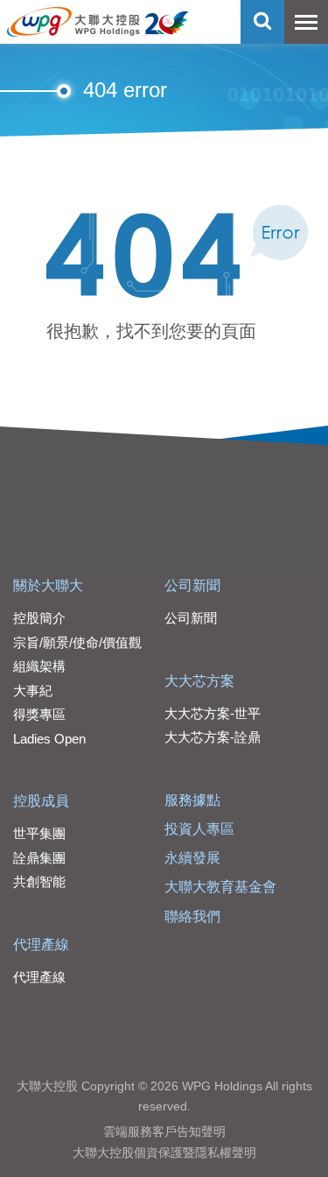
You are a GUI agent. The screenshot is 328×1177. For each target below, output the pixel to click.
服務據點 (192, 800)
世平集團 (39, 833)
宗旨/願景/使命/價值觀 (77, 642)
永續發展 (192, 857)
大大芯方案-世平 (212, 713)
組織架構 (39, 666)
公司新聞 (192, 585)
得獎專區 (39, 714)
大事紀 (32, 690)
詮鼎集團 (39, 857)
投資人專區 (199, 828)
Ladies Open (49, 738)
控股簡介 (39, 617)
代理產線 (41, 944)
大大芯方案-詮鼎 (212, 736)
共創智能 (39, 881)
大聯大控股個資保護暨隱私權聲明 (164, 1152)
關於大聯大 (48, 585)
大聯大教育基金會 (220, 886)
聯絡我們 (192, 916)
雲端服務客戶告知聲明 (164, 1131)
